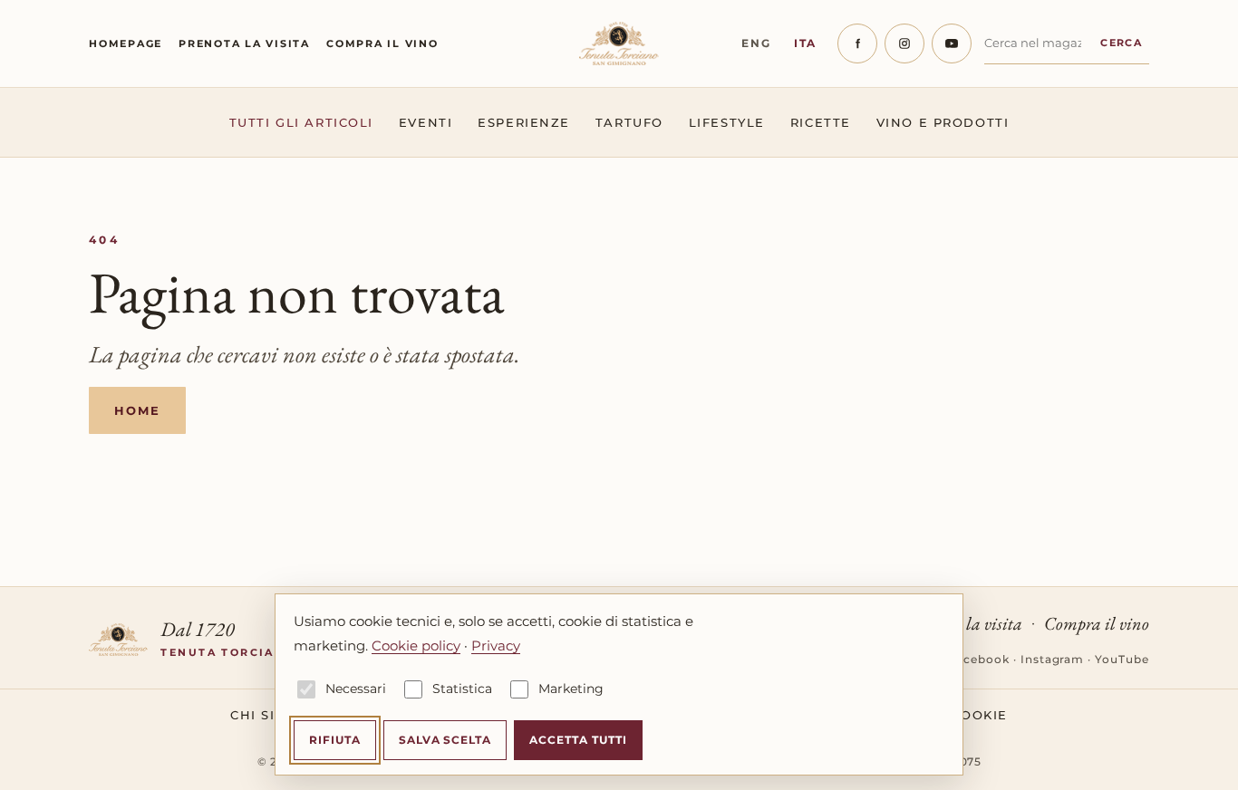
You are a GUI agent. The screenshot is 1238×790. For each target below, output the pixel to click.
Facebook (979, 659)
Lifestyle (727, 122)
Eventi (425, 122)
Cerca (1121, 42)
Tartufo (629, 122)
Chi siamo (269, 715)
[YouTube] (952, 43)
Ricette (820, 122)
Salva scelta (445, 740)
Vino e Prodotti (942, 122)
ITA (805, 43)
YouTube (1122, 659)
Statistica (462, 688)
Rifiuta (335, 740)
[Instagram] (904, 43)
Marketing (571, 688)
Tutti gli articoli (301, 122)
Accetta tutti (577, 740)
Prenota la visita (244, 43)
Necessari (355, 688)
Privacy (495, 645)
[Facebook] (857, 43)
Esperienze (524, 122)
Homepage (125, 43)
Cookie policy (416, 645)
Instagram (1052, 659)
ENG (755, 43)
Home (137, 410)
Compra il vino (382, 43)
